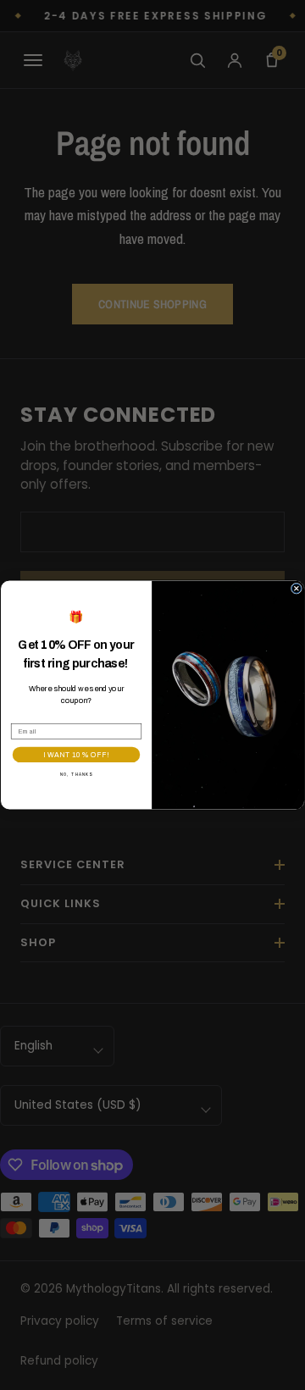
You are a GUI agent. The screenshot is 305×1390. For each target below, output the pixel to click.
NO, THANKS (76, 774)
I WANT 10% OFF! (76, 754)
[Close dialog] (296, 588)
